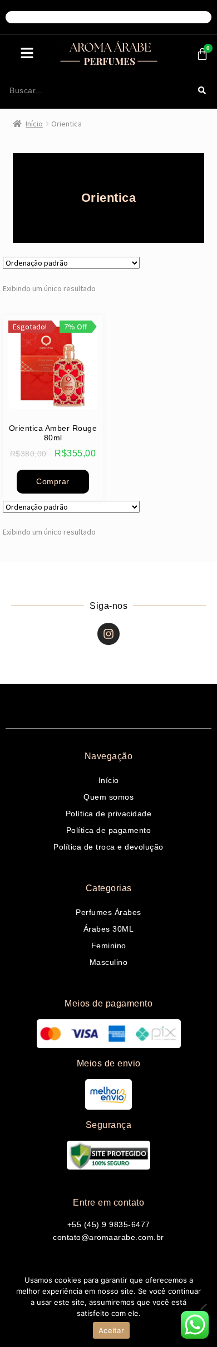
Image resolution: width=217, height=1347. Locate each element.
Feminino (108, 945)
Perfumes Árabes (108, 912)
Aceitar (111, 1330)
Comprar (53, 481)
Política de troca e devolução (108, 846)
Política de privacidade (109, 813)
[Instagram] (108, 634)
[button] (27, 54)
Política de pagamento (108, 830)
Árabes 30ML (108, 928)
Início (34, 124)
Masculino (109, 962)
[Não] (203, 1306)
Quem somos (108, 796)
